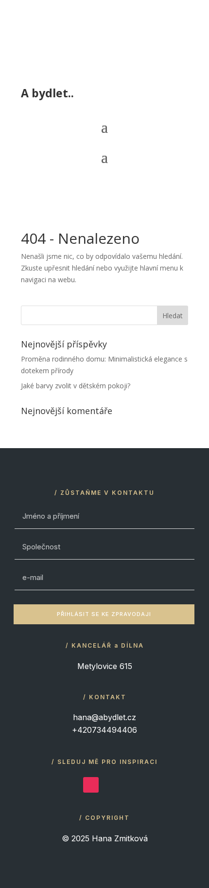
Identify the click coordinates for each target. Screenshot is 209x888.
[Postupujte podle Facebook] (111, 785)
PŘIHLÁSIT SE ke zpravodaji (104, 614)
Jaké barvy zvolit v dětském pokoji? (75, 385)
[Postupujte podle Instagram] (91, 785)
